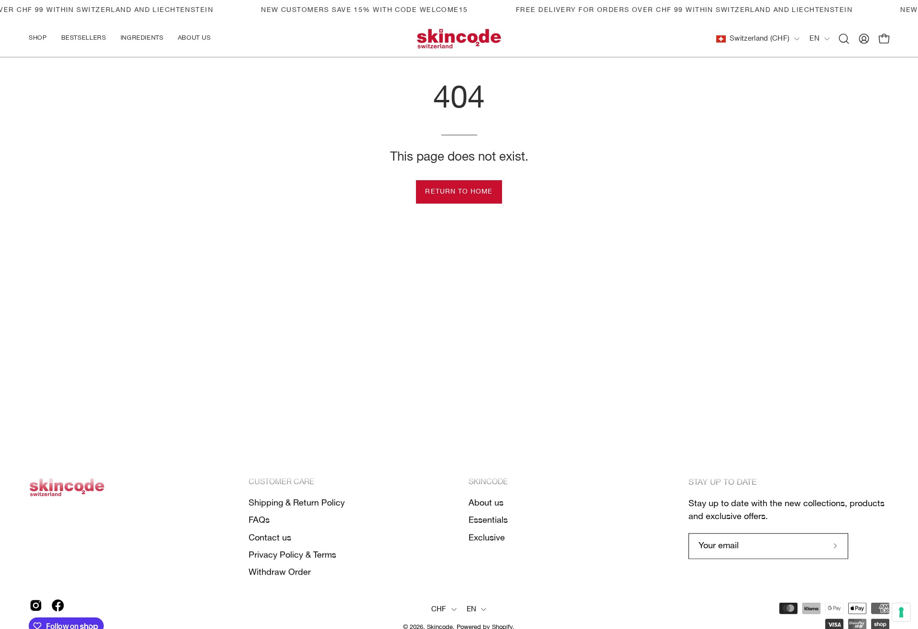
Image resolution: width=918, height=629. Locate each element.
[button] (142, 39)
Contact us (270, 538)
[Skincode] (459, 39)
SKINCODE (488, 482)
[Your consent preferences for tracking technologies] (901, 612)
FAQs (259, 520)
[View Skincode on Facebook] (58, 605)
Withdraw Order (280, 572)
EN (814, 38)
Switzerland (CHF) (759, 38)
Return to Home (458, 192)
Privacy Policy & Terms (292, 555)
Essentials (488, 520)
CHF (439, 609)
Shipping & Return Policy (297, 503)
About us (486, 503)
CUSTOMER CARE (281, 482)
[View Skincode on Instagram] (36, 605)
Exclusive (487, 538)
